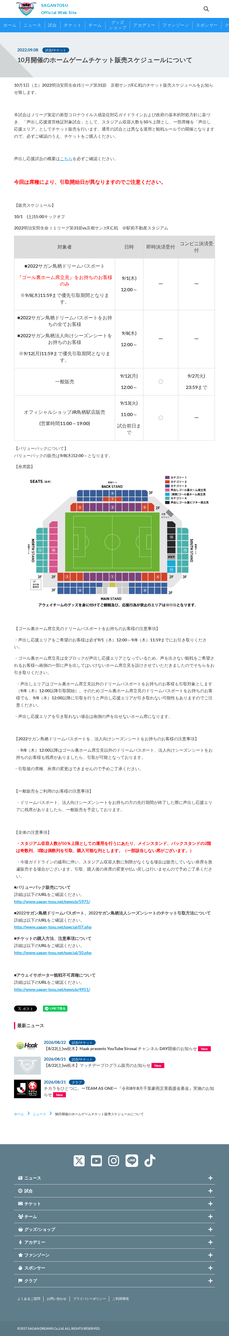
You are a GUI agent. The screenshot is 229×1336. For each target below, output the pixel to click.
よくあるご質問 (28, 1298)
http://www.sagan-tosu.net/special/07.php (53, 926)
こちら (66, 158)
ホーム (19, 1114)
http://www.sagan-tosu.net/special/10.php (53, 952)
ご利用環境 (120, 1298)
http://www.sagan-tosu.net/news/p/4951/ (52, 989)
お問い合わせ (56, 1298)
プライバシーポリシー (89, 1298)
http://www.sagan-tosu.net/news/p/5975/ (52, 901)
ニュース (39, 1114)
